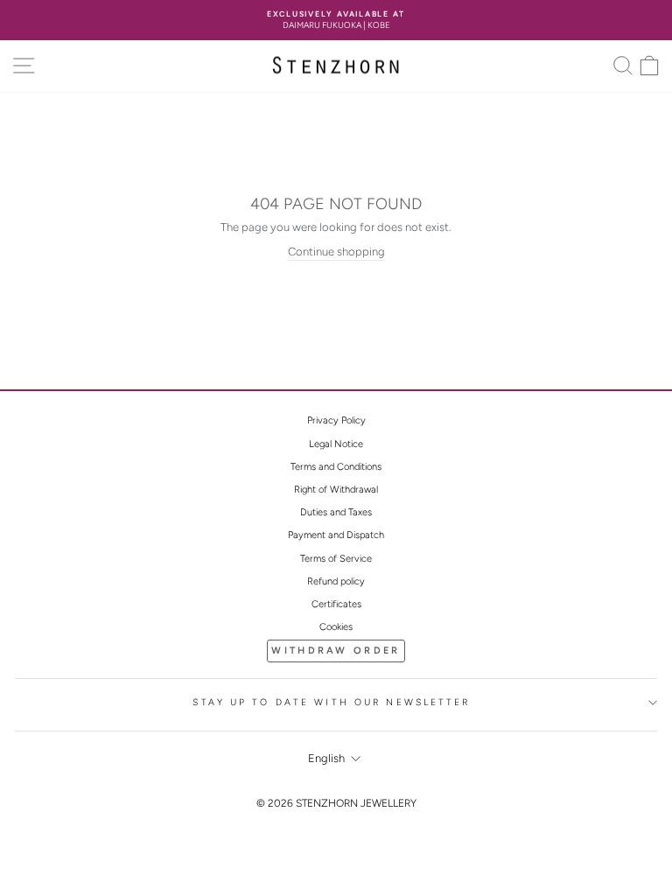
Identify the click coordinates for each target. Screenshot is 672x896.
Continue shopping (336, 251)
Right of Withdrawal (336, 489)
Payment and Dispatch (336, 535)
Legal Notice (336, 444)
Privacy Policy (336, 420)
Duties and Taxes (336, 512)
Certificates (336, 604)
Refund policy (336, 581)
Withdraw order (335, 650)
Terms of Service (336, 558)
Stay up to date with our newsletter (331, 702)
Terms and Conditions (336, 466)
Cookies (336, 627)
